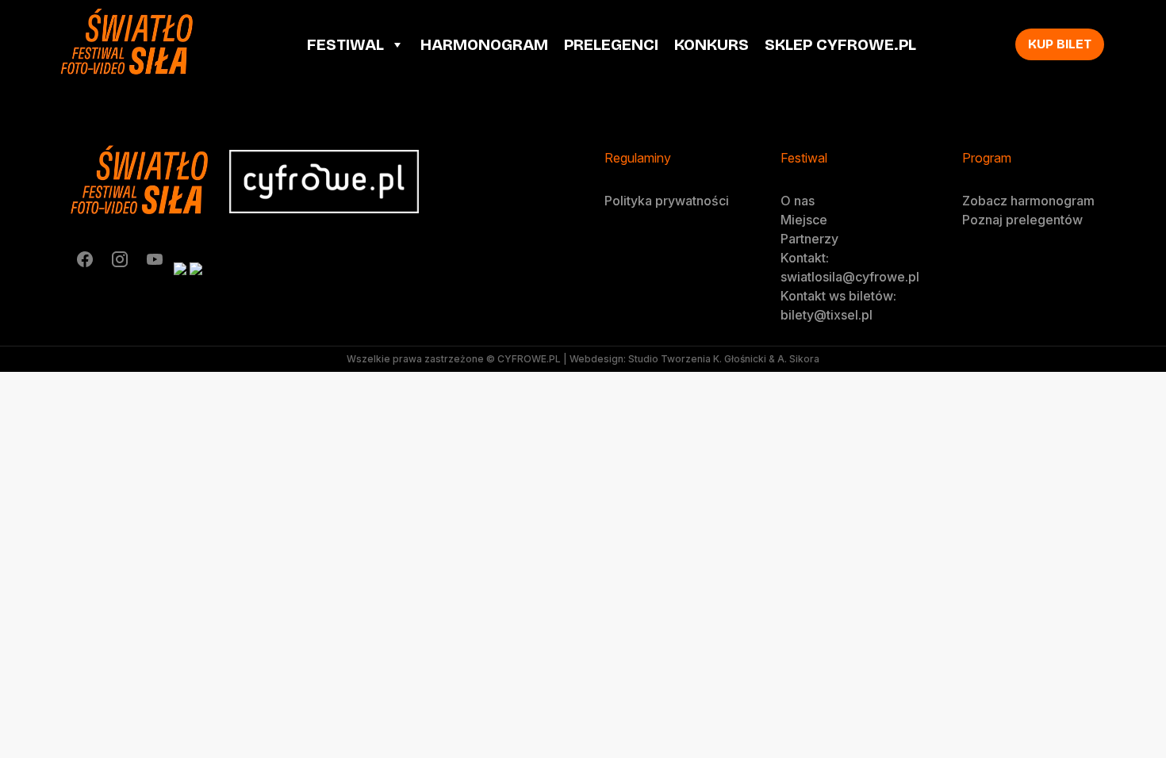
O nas (798, 201)
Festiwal (345, 44)
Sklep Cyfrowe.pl (840, 44)
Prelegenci (611, 44)
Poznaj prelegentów (1022, 220)
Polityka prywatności (666, 201)
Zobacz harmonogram (1028, 201)
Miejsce (804, 220)
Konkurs (711, 44)
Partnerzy (809, 239)
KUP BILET (1059, 44)
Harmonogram (484, 44)
